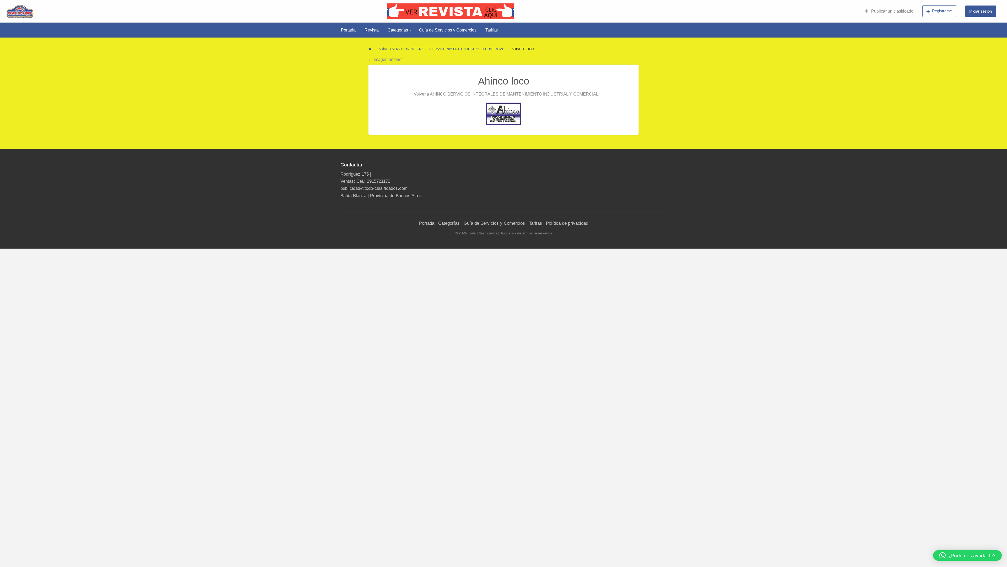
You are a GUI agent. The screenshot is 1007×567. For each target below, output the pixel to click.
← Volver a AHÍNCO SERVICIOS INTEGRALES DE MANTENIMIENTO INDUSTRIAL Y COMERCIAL (503, 94)
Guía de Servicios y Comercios (447, 30)
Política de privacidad (567, 223)
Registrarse (942, 11)
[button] (967, 555)
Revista (372, 30)
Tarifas (491, 30)
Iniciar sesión (980, 11)
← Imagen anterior (385, 59)
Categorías (398, 30)
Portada (348, 30)
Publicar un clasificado (891, 11)
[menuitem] (889, 11)
